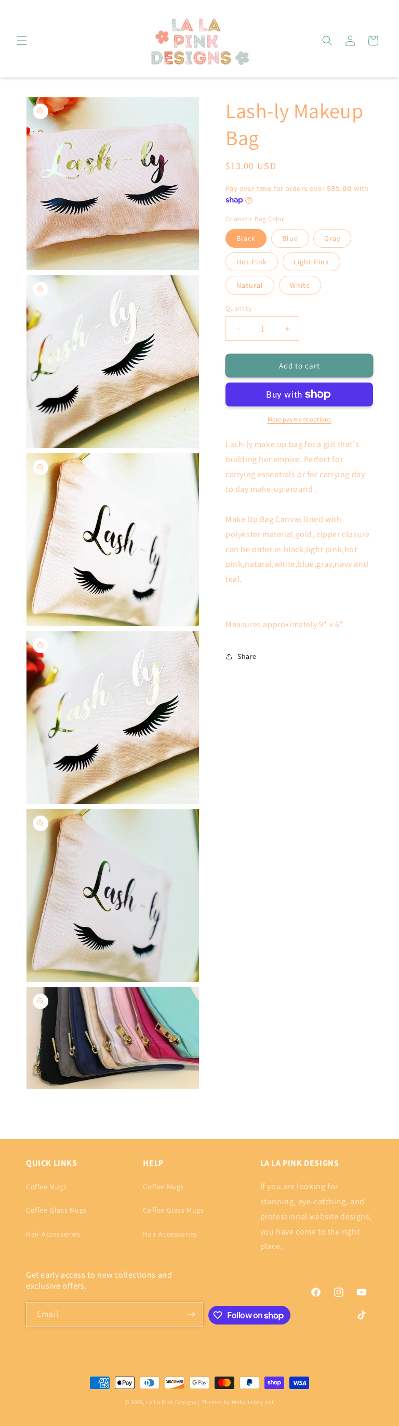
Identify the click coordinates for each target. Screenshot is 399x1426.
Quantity (238, 308)
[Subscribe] (191, 1314)
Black (246, 238)
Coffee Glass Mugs (56, 1210)
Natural (249, 285)
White (300, 285)
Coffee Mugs (46, 1186)
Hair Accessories (53, 1234)
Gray (332, 238)
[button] (21, 40)
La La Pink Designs (172, 1402)
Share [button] (247, 656)
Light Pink (311, 261)
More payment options (299, 419)
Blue (290, 238)
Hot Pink (251, 261)
